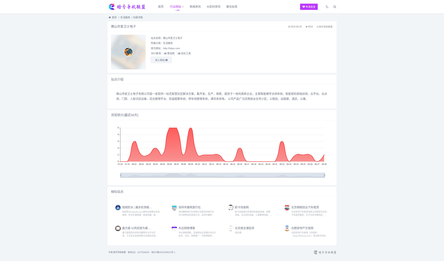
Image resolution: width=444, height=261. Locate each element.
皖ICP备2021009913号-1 (163, 252)
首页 (161, 6)
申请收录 (310, 6)
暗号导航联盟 (119, 252)
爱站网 (170, 53)
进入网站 (160, 60)
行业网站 (175, 6)
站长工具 (186, 53)
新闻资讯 (195, 6)
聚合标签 (231, 6)
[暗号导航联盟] (127, 7)
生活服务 (125, 17)
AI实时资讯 (213, 6)
